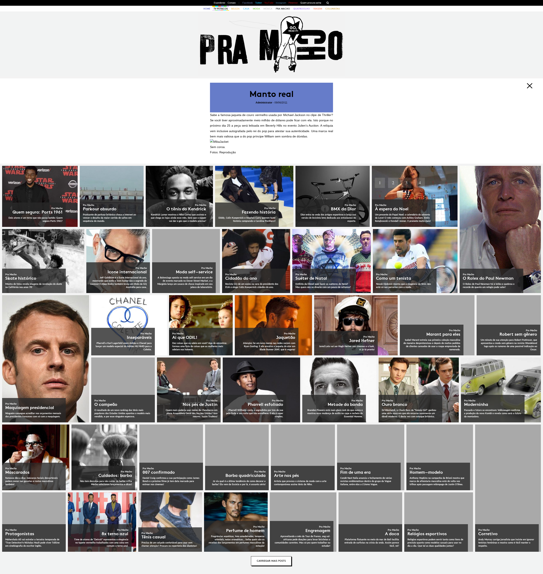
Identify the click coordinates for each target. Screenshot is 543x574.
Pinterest (293, 2)
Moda (256, 8)
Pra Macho (283, 8)
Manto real (271, 94)
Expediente (219, 2)
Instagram (281, 2)
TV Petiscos (221, 8)
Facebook (247, 2)
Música (267, 8)
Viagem (317, 8)
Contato (232, 2)
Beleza (235, 8)
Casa (246, 8)
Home (206, 8)
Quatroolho (301, 8)
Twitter (258, 2)
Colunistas (332, 8)
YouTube (268, 2)
